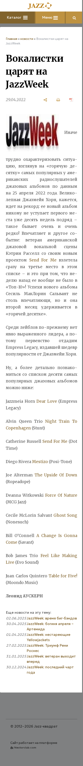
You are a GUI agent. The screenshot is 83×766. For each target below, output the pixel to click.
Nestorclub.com (25, 747)
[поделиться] (45, 99)
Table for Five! (63, 575)
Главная (11, 39)
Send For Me (42, 260)
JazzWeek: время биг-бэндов (52, 618)
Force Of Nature (61, 495)
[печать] (58, 99)
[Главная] (41, 6)
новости (26, 39)
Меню (47, 17)
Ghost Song (65, 515)
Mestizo (40, 461)
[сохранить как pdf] (71, 99)
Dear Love (46, 401)
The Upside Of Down (56, 475)
